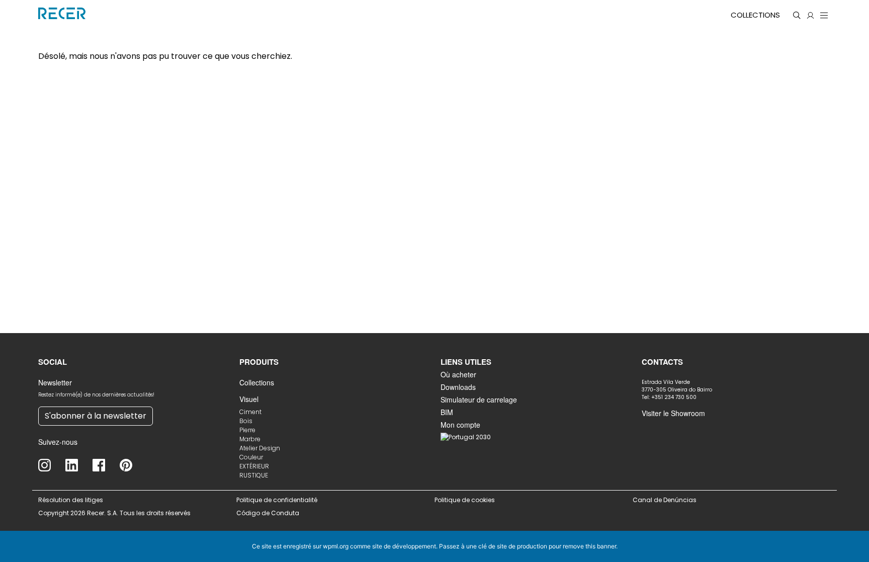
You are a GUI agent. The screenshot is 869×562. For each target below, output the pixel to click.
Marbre (249, 439)
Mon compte (460, 425)
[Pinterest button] (133, 465)
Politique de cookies (464, 500)
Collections (755, 15)
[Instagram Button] (51, 465)
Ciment (250, 412)
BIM (447, 412)
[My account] (810, 15)
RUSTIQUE (253, 475)
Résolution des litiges (70, 500)
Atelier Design (259, 448)
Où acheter (458, 374)
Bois (245, 421)
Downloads (458, 387)
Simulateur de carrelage (479, 399)
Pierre (247, 430)
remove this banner (589, 546)
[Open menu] (824, 15)
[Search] (797, 15)
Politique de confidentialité (276, 500)
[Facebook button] (106, 465)
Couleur (251, 457)
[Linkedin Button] (79, 465)
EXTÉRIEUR (254, 466)
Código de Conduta (267, 513)
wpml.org (336, 546)
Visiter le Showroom (673, 413)
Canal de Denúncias (665, 500)
